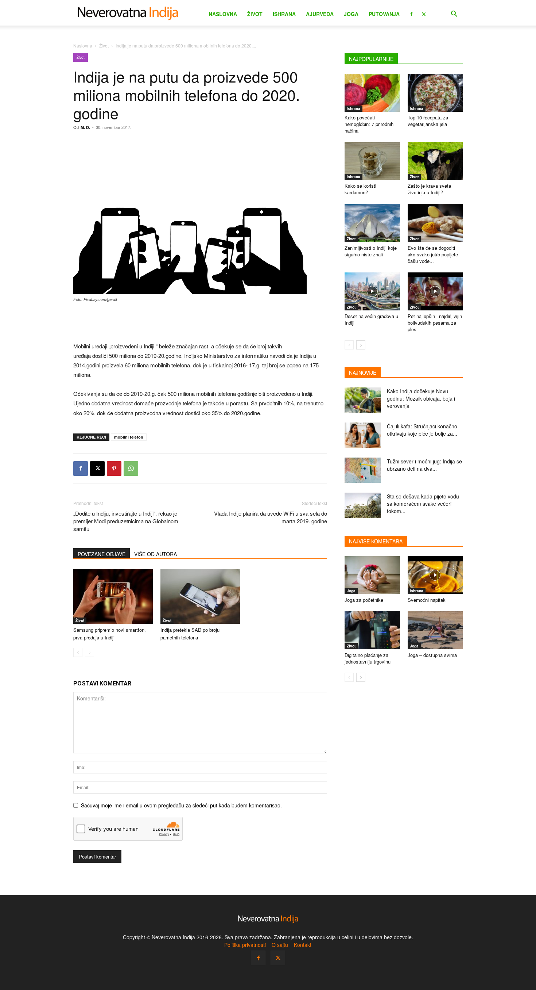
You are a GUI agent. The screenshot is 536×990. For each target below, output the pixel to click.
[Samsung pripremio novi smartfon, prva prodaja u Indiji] (113, 596)
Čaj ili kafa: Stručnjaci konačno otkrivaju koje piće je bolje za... (422, 430)
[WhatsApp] (131, 468)
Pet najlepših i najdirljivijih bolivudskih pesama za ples (435, 323)
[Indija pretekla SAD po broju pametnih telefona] (200, 596)
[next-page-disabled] (89, 652)
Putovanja (384, 14)
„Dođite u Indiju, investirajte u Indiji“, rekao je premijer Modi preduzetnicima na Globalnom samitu (125, 520)
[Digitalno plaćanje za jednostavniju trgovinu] (372, 630)
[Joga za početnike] (372, 575)
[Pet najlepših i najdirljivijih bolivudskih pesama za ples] (435, 291)
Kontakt (302, 944)
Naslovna (223, 14)
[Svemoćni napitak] (435, 575)
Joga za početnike (364, 599)
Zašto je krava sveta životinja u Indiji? (429, 189)
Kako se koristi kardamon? (360, 189)
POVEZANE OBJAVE (101, 554)
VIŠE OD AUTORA (155, 554)
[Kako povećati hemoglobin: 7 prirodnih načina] (372, 93)
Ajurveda (320, 14)
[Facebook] (411, 13)
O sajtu (280, 944)
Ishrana (284, 14)
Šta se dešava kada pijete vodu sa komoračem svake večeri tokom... (423, 504)
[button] (454, 14)
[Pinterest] (114, 468)
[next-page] (360, 344)
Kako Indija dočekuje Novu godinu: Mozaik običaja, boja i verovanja (421, 398)
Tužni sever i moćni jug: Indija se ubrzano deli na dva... (424, 465)
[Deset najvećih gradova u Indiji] (372, 291)
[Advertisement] (200, 323)
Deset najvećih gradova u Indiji (371, 319)
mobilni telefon (128, 437)
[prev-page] (77, 652)
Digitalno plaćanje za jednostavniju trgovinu (368, 658)
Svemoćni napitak (427, 599)
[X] (423, 13)
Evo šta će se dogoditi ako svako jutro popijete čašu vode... (433, 254)
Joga (351, 14)
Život (255, 14)
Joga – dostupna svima (432, 654)
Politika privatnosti (245, 944)
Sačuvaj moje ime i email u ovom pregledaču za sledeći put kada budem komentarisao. (181, 805)
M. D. (85, 127)
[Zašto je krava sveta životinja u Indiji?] (435, 161)
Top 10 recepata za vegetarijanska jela (428, 120)
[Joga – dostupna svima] (435, 630)
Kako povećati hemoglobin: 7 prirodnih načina (369, 124)
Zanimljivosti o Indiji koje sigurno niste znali (371, 251)
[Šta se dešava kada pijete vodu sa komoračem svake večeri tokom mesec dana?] (363, 505)
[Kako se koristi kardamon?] (372, 161)
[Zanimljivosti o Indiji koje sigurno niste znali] (372, 223)
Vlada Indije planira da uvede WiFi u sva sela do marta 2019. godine (270, 517)
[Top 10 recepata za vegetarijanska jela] (435, 93)
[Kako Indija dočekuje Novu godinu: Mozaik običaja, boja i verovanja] (363, 400)
